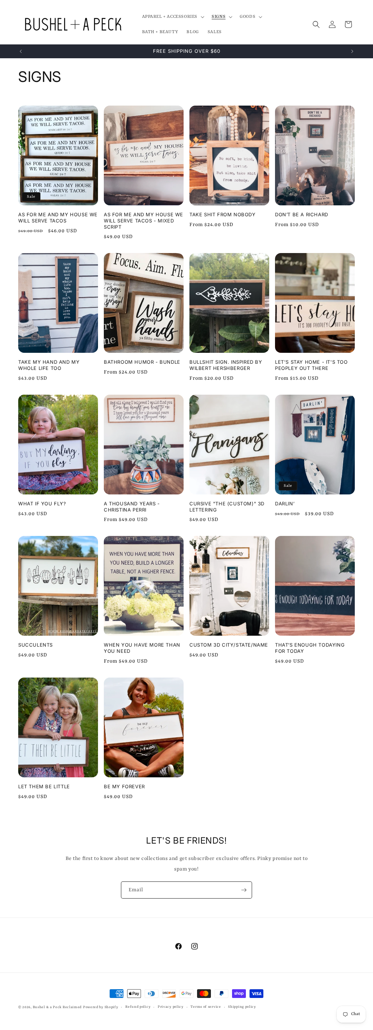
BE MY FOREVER (124, 786)
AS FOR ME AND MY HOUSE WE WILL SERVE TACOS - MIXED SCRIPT (143, 221)
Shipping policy (242, 1007)
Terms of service (206, 1007)
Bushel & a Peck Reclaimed (57, 1007)
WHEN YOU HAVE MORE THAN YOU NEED (142, 648)
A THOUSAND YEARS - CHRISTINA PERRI (132, 507)
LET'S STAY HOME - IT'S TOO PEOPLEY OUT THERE (311, 365)
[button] (173, 16)
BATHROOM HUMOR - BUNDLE (142, 362)
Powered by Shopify (100, 1007)
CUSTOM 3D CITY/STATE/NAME (228, 645)
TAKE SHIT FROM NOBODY (222, 214)
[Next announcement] (352, 51)
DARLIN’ (284, 503)
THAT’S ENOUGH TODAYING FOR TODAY (310, 648)
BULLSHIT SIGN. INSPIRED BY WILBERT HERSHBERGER (225, 365)
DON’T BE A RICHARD (301, 214)
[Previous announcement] (21, 51)
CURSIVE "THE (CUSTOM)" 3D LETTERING (226, 507)
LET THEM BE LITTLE (44, 786)
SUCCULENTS (35, 645)
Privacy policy (171, 1007)
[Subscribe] (244, 890)
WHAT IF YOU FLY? (42, 503)
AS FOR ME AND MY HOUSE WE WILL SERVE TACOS (58, 218)
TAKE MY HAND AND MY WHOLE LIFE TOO (48, 365)
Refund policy (137, 1007)
